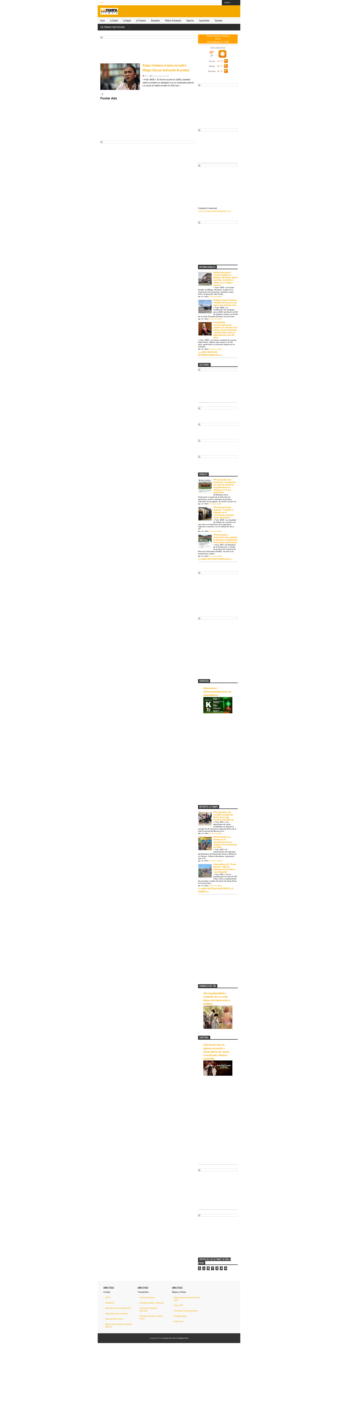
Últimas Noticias (112, 27)
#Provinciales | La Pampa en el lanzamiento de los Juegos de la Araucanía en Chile (225, 842)
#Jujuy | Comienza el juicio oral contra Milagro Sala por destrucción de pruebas (166, 67)
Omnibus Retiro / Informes (152, 1303)
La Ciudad (114, 20)
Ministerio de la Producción (118, 1308)
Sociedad (218, 20)
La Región (127, 20)
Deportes (190, 20)
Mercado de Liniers (114, 1319)
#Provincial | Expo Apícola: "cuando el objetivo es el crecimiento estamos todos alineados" (223, 512)
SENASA (109, 1303)
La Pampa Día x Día (168, 1338)
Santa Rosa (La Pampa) (218, 36)
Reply (146, 76)
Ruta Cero (179, 1321)
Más (220, 296)
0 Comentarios (213, 296)
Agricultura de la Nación (116, 1313)
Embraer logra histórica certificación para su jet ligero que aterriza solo (225, 302)
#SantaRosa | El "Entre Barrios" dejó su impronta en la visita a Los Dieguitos (224, 868)
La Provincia (141, 20)
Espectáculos (204, 20)
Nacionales (155, 20)
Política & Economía (173, 20)
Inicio (102, 2)
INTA (107, 1297)
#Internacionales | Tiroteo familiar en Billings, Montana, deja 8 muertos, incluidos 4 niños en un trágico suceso (225, 278)
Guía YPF (178, 1305)
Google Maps (180, 1316)
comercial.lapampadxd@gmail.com (214, 211)
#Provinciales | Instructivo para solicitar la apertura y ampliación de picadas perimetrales (225, 539)
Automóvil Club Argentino (186, 1311)
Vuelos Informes (147, 1297)
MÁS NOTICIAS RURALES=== (217, 559)
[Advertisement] (147, 119)
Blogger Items (183, 1338)
